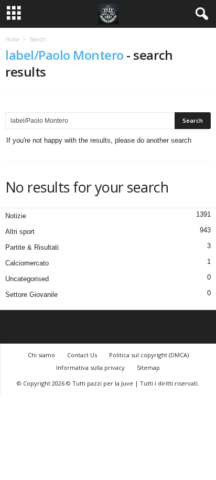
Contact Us (82, 355)
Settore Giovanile (31, 294)
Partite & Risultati (32, 247)
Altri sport (20, 232)
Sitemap (148, 367)
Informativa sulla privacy (90, 367)
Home (12, 39)
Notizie (15, 216)
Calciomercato (27, 263)
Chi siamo (41, 355)
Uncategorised (27, 279)
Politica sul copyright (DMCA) (149, 355)
